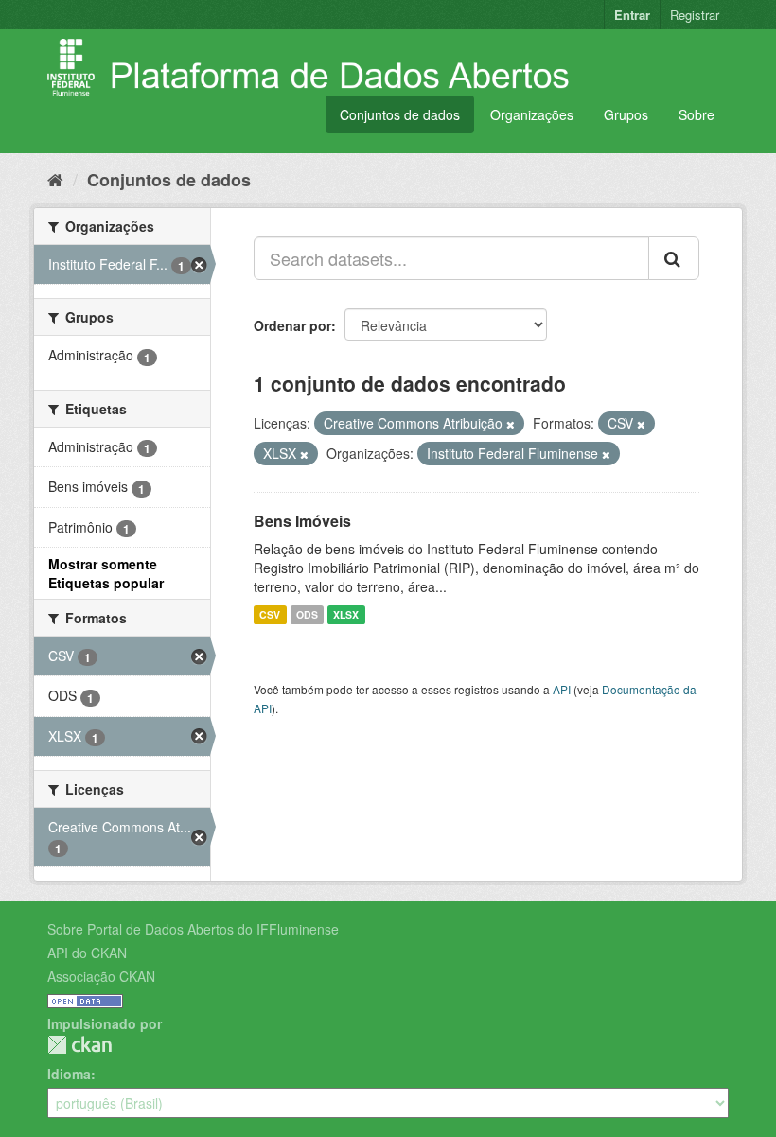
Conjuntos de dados (400, 114)
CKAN (79, 1045)
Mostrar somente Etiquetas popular (106, 573)
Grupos (626, 114)
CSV (269, 614)
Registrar (694, 15)
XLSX (346, 614)
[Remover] (510, 423)
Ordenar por (292, 325)
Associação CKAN (101, 976)
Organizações (531, 114)
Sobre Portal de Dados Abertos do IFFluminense (193, 928)
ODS (307, 614)
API (562, 689)
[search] (673, 258)
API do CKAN (87, 952)
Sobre (696, 114)
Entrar (632, 15)
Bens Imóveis (302, 521)
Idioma (69, 1073)
